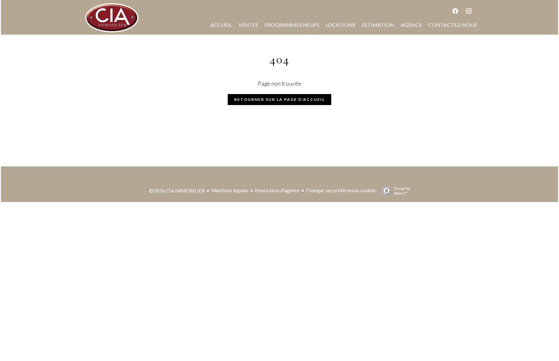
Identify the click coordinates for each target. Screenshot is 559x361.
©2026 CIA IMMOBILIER (177, 191)
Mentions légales (229, 190)
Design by (402, 191)
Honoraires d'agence (277, 190)
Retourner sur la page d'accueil (279, 99)
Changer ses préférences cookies (341, 190)
